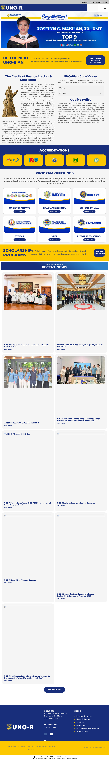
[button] (105, 7)
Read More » (8, 349)
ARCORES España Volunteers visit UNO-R (21, 423)
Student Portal (88, 2)
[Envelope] (51, 734)
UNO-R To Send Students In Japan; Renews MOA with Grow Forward (26, 346)
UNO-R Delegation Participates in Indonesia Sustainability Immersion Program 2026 (75, 595)
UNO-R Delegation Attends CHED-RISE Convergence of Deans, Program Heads (27, 504)
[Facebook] (45, 734)
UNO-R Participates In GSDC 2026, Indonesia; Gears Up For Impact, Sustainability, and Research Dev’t (27, 677)
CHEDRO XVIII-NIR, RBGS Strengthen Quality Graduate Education (80, 346)
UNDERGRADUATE (19, 208)
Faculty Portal (101, 2)
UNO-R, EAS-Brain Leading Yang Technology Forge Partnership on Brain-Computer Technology (78, 420)
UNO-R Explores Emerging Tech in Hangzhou (76, 503)
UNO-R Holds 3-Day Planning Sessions (20, 580)
